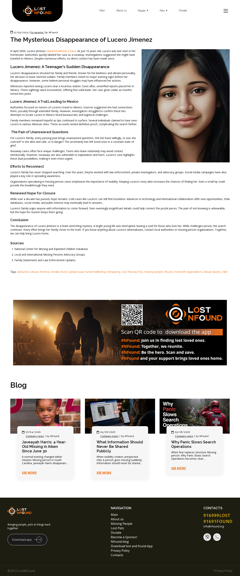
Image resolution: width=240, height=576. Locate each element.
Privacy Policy (120, 551)
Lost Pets (117, 528)
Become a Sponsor (124, 537)
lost (124, 271)
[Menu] (226, 11)
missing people (153, 271)
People (143, 10)
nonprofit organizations (188, 271)
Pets (164, 10)
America (45, 271)
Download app (22, 539)
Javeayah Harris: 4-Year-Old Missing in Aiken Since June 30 (44, 446)
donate (55, 271)
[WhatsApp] (217, 537)
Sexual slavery (212, 271)
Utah (224, 271)
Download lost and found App (132, 546)
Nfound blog (120, 542)
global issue (76, 271)
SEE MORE (29, 472)
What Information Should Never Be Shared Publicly (120, 446)
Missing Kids (135, 271)
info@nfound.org (213, 526)
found (64, 271)
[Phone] (207, 537)
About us (121, 10)
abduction (23, 271)
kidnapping (113, 271)
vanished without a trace (61, 51)
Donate (183, 10)
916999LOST (216, 515)
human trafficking (95, 271)
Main (102, 10)
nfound (168, 271)
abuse (34, 271)
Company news (35, 436)
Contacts (117, 555)
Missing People (121, 524)
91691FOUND (217, 521)
